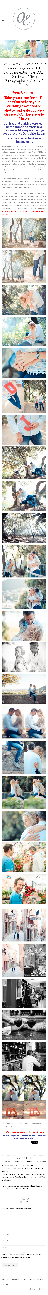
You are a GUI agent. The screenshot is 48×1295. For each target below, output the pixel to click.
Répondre (42, 1161)
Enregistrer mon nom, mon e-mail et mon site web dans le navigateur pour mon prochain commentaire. (20, 1255)
